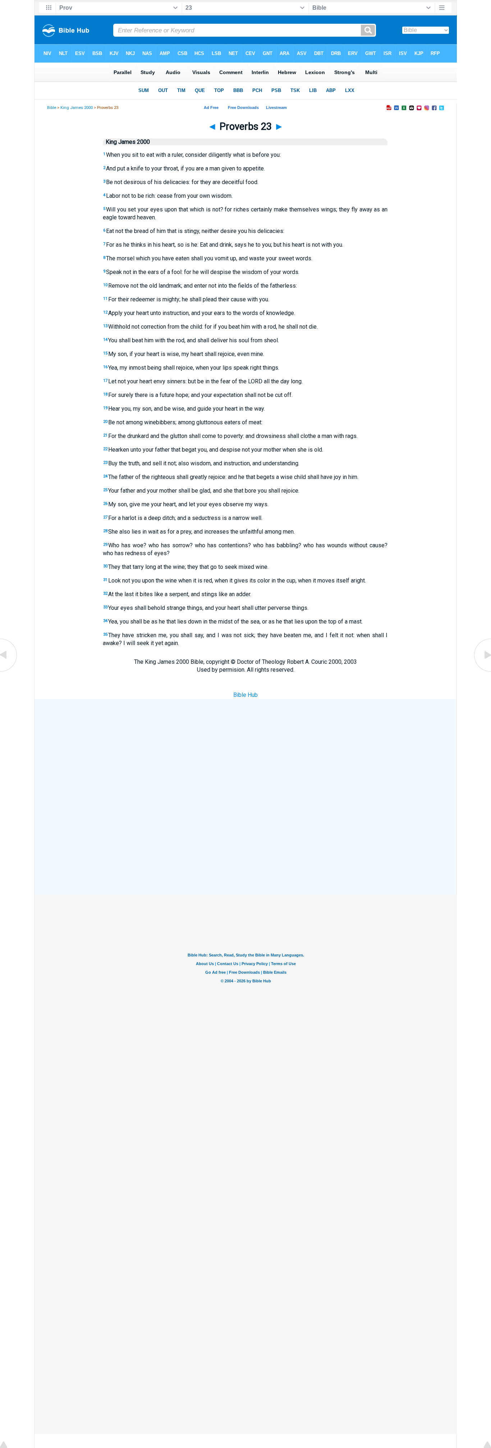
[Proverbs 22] (9, 671)
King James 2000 (76, 107)
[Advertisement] (245, 752)
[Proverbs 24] (482, 671)
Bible (51, 107)
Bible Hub (245, 694)
